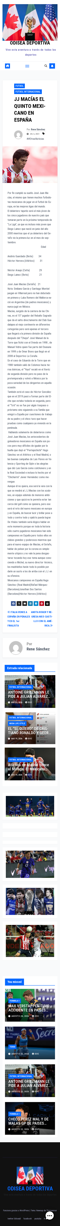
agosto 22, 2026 (21, 1054)
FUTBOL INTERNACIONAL (28, 91)
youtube (37, 1218)
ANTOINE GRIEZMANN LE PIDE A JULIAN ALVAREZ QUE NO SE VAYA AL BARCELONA (28, 698)
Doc (30, 738)
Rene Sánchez (38, 129)
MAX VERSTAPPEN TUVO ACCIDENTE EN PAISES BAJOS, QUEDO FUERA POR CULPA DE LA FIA (28, 1012)
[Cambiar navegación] (27, 66)
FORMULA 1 (15, 1001)
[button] (45, 65)
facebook (28, 1218)
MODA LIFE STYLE (17, 723)
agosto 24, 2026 (21, 1016)
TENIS (12, 1047)
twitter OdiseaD (14, 1218)
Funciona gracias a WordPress (16, 1210)
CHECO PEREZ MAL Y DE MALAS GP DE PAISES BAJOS (28, 1123)
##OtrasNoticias (35, 138)
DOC (30, 702)
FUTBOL (20, 86)
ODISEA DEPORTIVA (30, 43)
